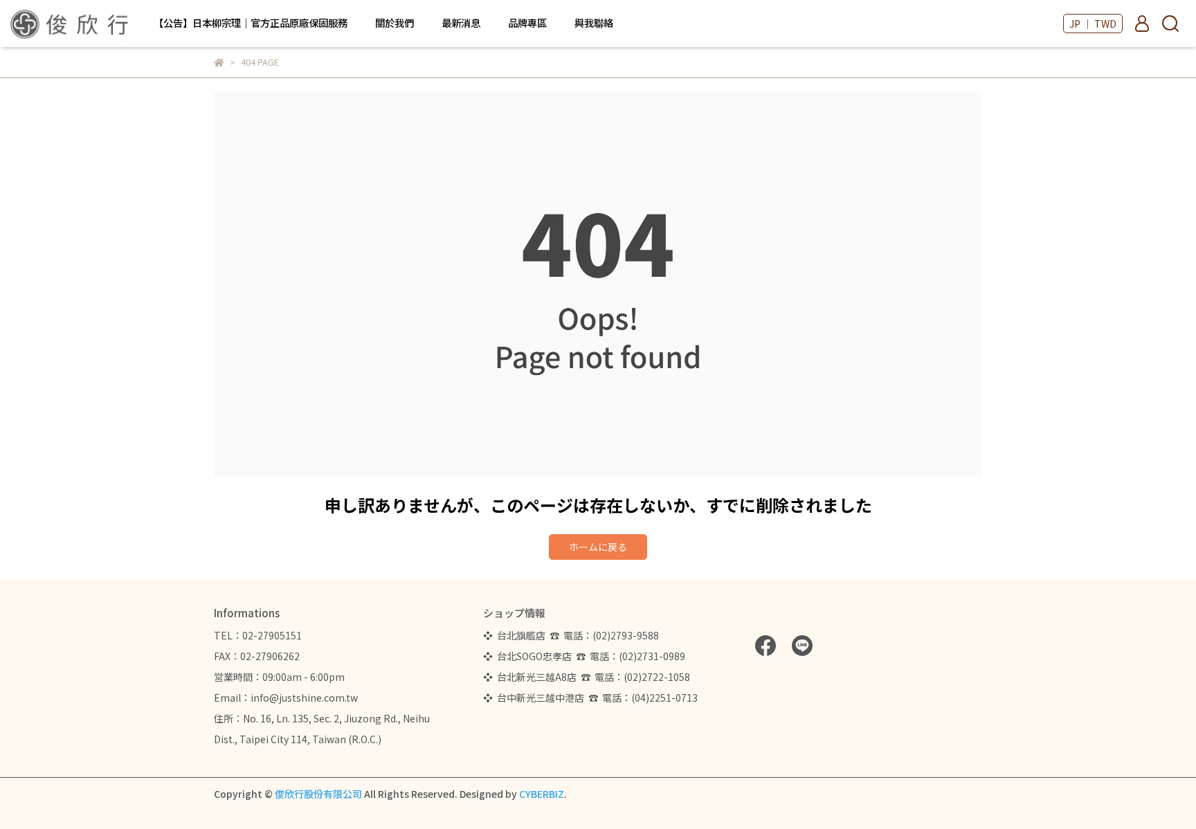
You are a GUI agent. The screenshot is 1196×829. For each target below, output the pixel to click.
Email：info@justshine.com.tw (286, 697)
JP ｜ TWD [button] (1092, 23)
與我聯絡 (593, 23)
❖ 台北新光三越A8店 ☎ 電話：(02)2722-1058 (586, 677)
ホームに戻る (598, 547)
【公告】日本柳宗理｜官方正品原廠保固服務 (250, 23)
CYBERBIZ (541, 794)
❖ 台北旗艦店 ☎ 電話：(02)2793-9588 (573, 635)
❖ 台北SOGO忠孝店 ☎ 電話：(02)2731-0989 (584, 656)
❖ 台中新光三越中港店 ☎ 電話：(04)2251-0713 (590, 697)
